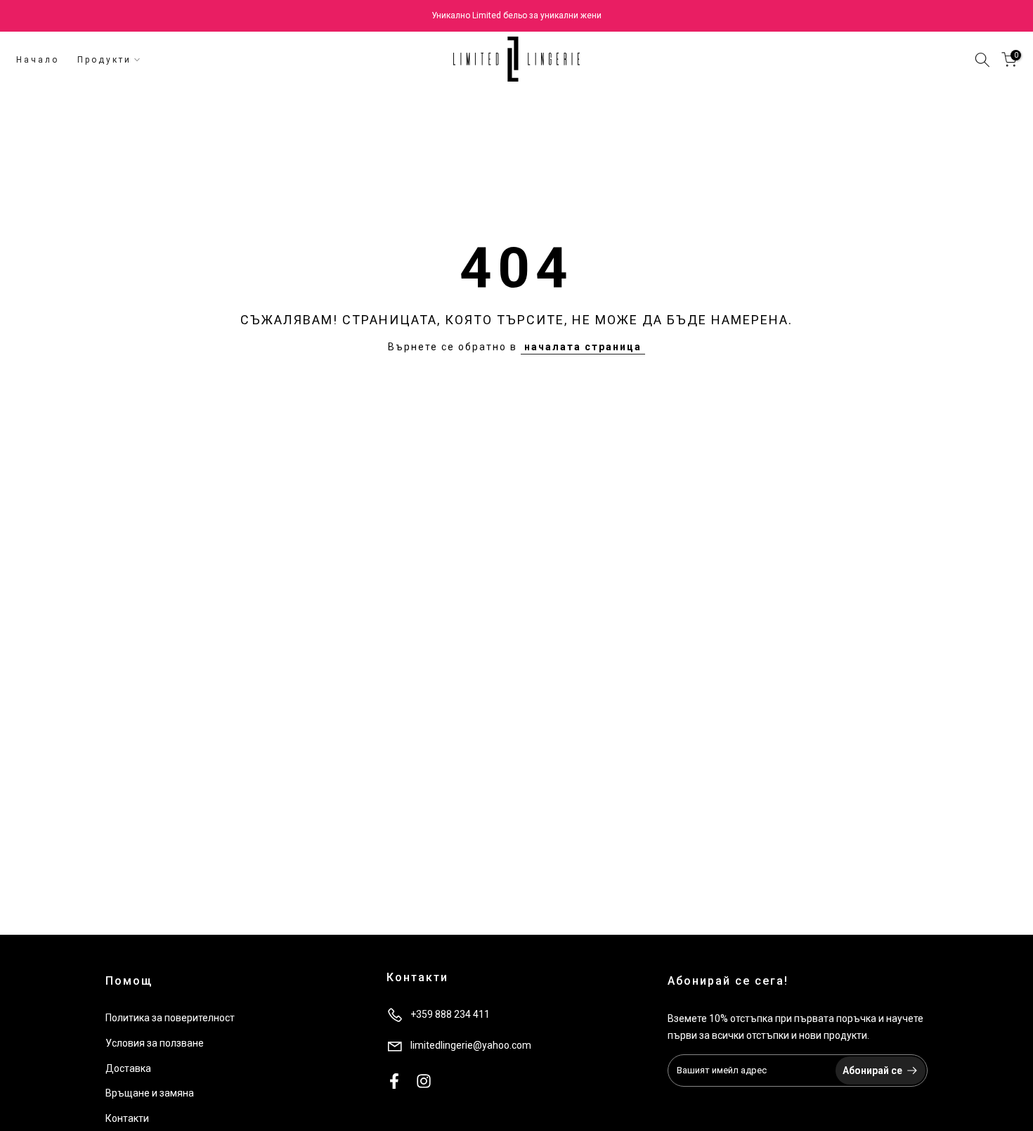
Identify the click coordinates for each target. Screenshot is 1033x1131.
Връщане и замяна (149, 1093)
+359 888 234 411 (450, 1014)
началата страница (583, 346)
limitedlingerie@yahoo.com (470, 1045)
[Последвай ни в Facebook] (394, 1080)
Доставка (128, 1068)
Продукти (104, 60)
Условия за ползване (154, 1043)
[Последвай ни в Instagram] (423, 1080)
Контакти (127, 1118)
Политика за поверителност (170, 1017)
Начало (37, 60)
